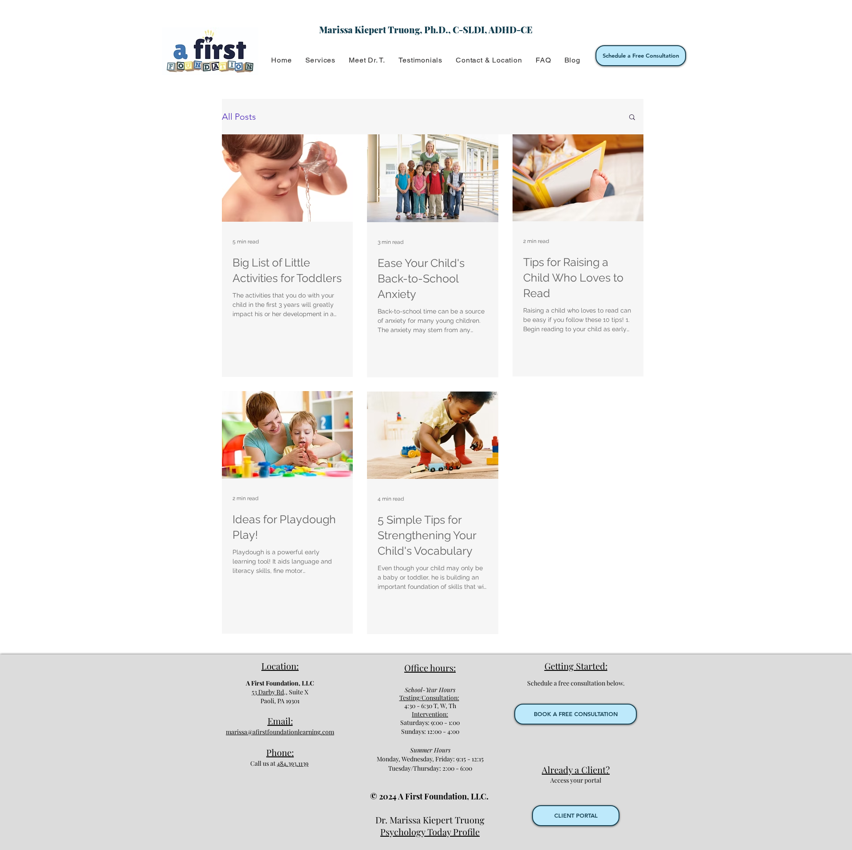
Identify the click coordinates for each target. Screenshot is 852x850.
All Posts (239, 116)
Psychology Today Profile (430, 832)
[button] (320, 60)
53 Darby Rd (268, 692)
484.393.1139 (292, 763)
